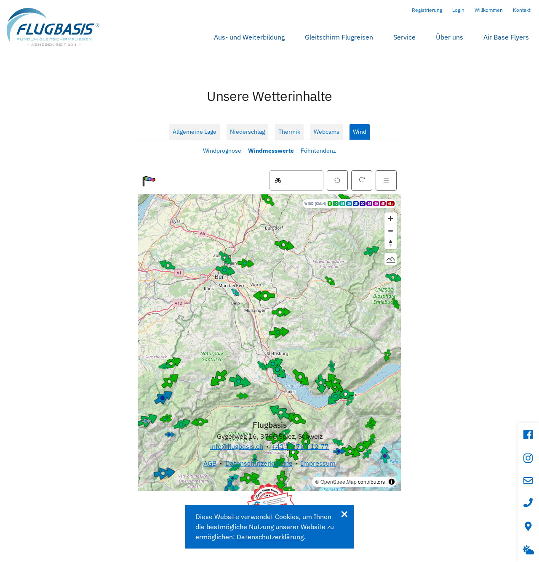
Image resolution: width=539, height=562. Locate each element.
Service (404, 37)
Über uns (449, 37)
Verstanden (344, 514)
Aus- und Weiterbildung (249, 37)
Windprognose (222, 150)
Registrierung (427, 10)
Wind (359, 131)
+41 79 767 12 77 (300, 446)
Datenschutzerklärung (258, 463)
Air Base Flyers (506, 37)
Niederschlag (247, 131)
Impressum (318, 463)
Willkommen (489, 10)
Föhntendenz (318, 150)
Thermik (289, 131)
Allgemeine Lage (194, 131)
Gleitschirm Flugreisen (339, 37)
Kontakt (522, 10)
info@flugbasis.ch (236, 446)
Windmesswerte (271, 150)
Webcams (326, 131)
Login (458, 10)
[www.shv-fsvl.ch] (269, 502)
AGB (209, 463)
